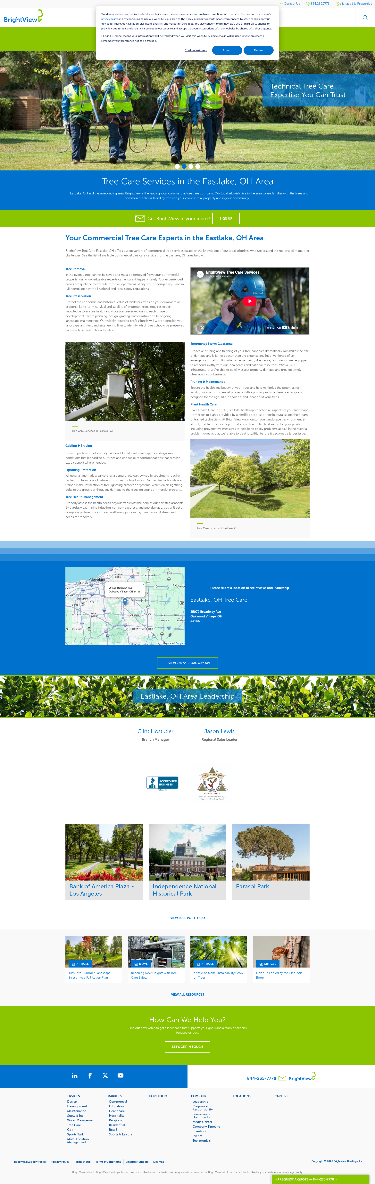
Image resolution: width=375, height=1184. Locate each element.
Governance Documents (201, 1115)
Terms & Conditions (108, 1162)
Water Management (81, 1120)
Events (197, 1136)
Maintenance (76, 1111)
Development (77, 1106)
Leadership (200, 1101)
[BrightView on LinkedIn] (75, 1076)
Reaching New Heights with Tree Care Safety (154, 975)
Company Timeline (206, 1126)
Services (73, 1096)
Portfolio (158, 1096)
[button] (125, 602)
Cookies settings (196, 50)
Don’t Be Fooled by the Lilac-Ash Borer (279, 975)
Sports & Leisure (120, 1134)
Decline (258, 50)
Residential (117, 1125)
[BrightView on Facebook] (91, 1076)
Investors (199, 1131)
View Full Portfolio (187, 918)
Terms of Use (82, 1162)
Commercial (118, 1101)
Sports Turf (75, 1134)
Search (365, 17)
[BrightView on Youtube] (120, 1076)
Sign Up (226, 218)
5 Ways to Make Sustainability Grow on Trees (218, 975)
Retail (113, 1129)
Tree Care (74, 1125)
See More (104, 852)
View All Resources (187, 994)
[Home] (23, 16)
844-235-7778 (261, 1078)
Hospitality (116, 1115)
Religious (115, 1120)
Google (180, 643)
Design (72, 1101)
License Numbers (137, 1162)
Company (199, 1096)
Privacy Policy (60, 1162)
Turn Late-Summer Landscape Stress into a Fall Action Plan (90, 975)
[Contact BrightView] (282, 1078)
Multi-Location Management (78, 1140)
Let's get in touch (187, 1047)
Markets (114, 1096)
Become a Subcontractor (30, 1162)
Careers (281, 1096)
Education (116, 1106)
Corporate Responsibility (203, 1107)
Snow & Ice (75, 1115)
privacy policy (109, 18)
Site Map (158, 1162)
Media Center (202, 1122)
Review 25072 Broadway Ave (187, 663)
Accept (227, 50)
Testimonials (202, 1140)
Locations (242, 1096)
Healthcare (117, 1111)
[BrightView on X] (106, 1076)
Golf (70, 1129)
